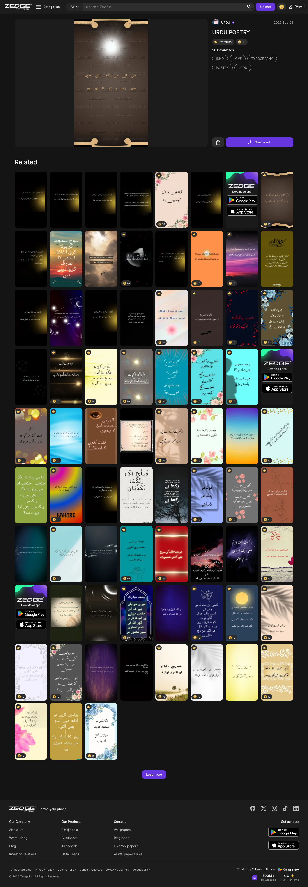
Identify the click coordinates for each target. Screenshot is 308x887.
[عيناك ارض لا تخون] (101, 436)
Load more (154, 774)
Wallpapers (122, 830)
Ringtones (121, 838)
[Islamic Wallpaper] (136, 495)
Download (262, 142)
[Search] (249, 7)
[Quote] (66, 318)
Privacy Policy (44, 869)
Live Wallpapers (126, 846)
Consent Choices (91, 869)
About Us (16, 830)
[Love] (101, 554)
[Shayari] (242, 672)
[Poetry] (31, 200)
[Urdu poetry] (242, 436)
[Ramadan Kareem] (277, 259)
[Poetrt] (136, 318)
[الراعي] (207, 554)
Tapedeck (69, 846)
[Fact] (101, 259)
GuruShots (69, 838)
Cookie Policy (67, 869)
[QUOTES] (171, 259)
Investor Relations (23, 854)
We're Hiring (18, 838)
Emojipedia (70, 830)
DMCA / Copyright (118, 869)
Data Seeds (70, 854)
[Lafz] (66, 259)
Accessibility (141, 869)
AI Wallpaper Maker (129, 854)
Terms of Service (20, 869)
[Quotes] (66, 200)
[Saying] (31, 554)
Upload (265, 7)
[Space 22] (242, 554)
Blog (12, 846)
